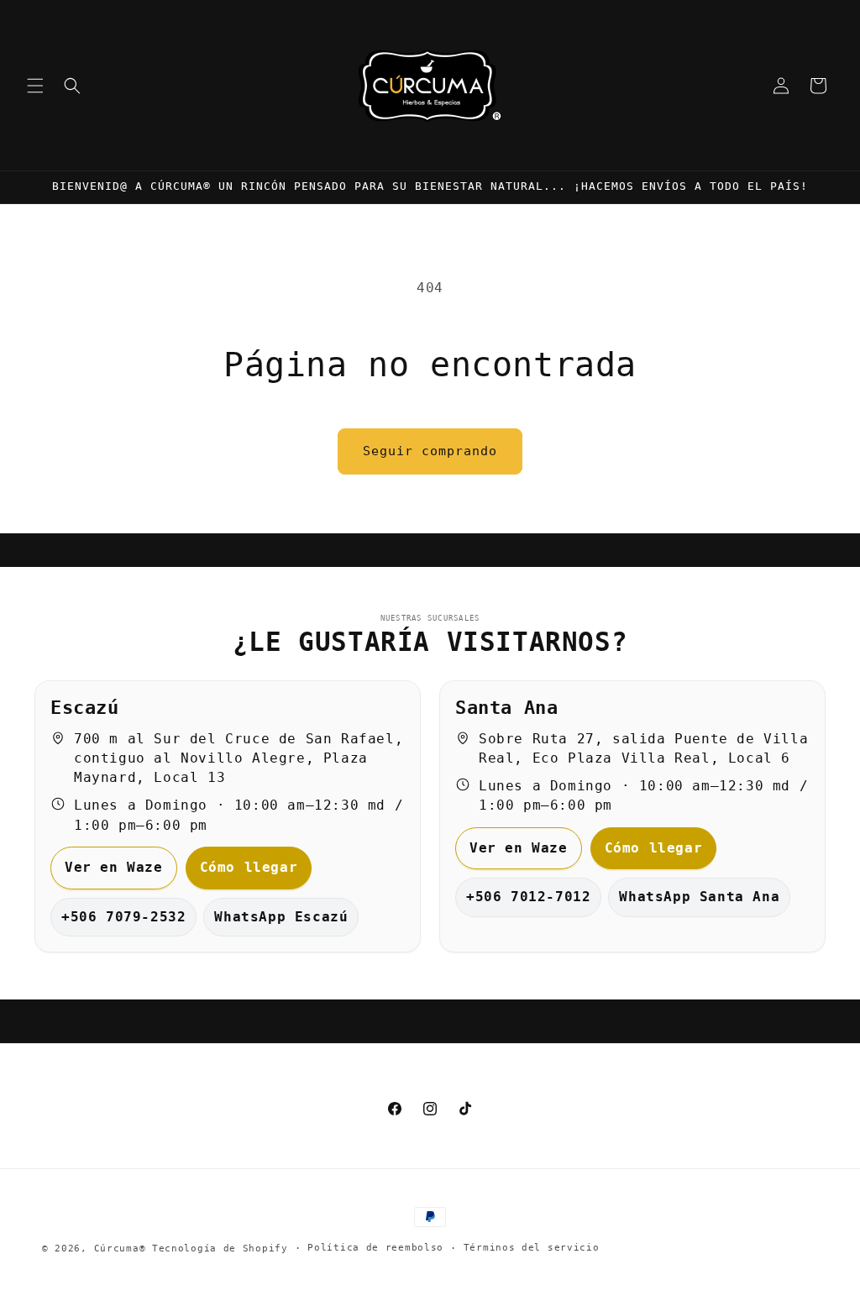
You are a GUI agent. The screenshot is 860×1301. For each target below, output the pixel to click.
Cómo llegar (249, 867)
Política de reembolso (375, 1247)
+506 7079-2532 (123, 917)
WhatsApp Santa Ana (699, 897)
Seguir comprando (430, 451)
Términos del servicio (532, 1247)
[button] (35, 85)
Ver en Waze (114, 867)
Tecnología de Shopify (220, 1248)
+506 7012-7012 (528, 897)
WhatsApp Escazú (281, 917)
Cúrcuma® (120, 1248)
